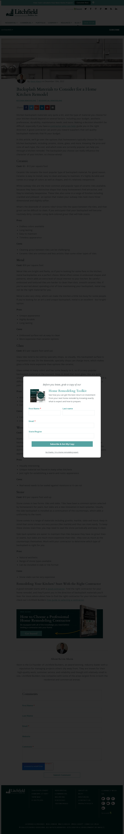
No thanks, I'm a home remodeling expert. (62, 452)
